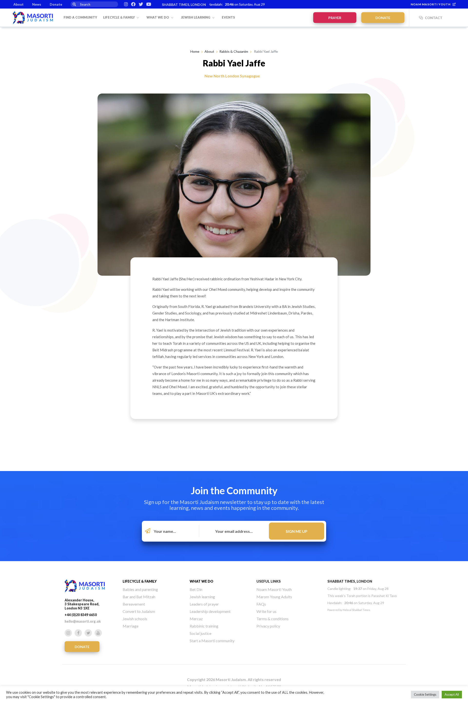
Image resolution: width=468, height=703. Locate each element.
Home (194, 51)
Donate (56, 4)
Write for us (266, 611)
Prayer (334, 18)
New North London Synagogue (232, 75)
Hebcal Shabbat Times (356, 609)
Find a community (80, 17)
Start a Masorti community (212, 640)
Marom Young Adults (274, 596)
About (18, 4)
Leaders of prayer (204, 604)
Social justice (200, 633)
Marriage (130, 626)
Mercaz (196, 618)
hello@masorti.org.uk (83, 621)
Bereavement (134, 604)
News (36, 4)
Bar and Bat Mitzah (139, 596)
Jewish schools (135, 618)
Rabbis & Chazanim (233, 51)
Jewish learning (196, 17)
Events (228, 17)
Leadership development (210, 611)
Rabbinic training (204, 626)
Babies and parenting (140, 589)
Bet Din (196, 589)
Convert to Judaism (139, 611)
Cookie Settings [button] (425, 694)
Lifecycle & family (119, 17)
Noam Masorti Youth (431, 4)
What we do (158, 17)
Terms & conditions (272, 618)
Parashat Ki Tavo (384, 596)
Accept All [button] (452, 694)
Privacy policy (268, 626)
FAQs (261, 604)
